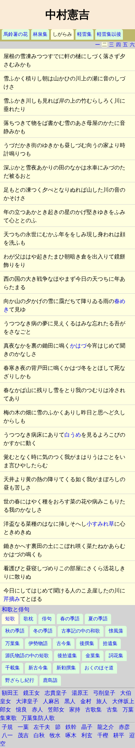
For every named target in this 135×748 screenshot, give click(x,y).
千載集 (12, 667)
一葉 (23, 727)
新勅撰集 (66, 667)
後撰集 (87, 643)
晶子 (86, 727)
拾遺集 (110, 643)
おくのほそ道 (99, 667)
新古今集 (38, 667)
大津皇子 (27, 701)
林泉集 (40, 34)
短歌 (10, 618)
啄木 (70, 735)
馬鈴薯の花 (15, 34)
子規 (7, 727)
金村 (85, 701)
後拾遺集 (67, 655)
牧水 (55, 735)
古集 (112, 710)
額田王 (10, 693)
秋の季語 (15, 631)
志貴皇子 (56, 693)
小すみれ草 (100, 524)
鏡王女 (31, 693)
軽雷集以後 (109, 34)
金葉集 (93, 655)
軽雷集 (84, 34)
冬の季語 (43, 631)
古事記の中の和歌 (80, 631)
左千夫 (42, 727)
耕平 (118, 735)
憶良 (21, 710)
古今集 (63, 643)
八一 (7, 735)
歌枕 (28, 618)
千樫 (102, 735)
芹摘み (11, 599)
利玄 (86, 735)
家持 (74, 710)
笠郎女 (56, 710)
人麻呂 (51, 701)
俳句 (47, 618)
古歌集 (93, 710)
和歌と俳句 (15, 609)
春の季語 (70, 618)
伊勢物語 (38, 643)
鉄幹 (70, 727)
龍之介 (105, 727)
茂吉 (23, 735)
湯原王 (80, 693)
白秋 (39, 735)
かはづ (78, 346)
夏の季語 (98, 618)
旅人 (101, 701)
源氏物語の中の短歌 (27, 655)
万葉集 (12, 643)
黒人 (69, 701)
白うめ (72, 435)
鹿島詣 (50, 680)
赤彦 (124, 727)
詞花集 (116, 655)
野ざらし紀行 (19, 680)
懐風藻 (116, 631)
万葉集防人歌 (38, 718)
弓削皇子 (104, 693)
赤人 (37, 710)
